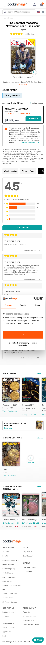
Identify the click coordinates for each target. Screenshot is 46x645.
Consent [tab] (8, 305)
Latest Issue (8, 18)
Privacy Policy (7, 581)
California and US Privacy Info (11, 587)
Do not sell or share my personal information (23, 344)
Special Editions (12, 438)
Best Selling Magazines (10, 560)
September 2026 (9, 405)
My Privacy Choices (9, 602)
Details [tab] (23, 305)
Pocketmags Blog (8, 569)
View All (40, 374)
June (4, 469)
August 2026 (28, 405)
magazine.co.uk (28, 620)
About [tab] (37, 305)
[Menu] (3, 4)
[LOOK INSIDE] (23, 73)
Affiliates (5, 616)
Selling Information (9, 627)
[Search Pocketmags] (5, 12)
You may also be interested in (12, 486)
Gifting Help (27, 571)
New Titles (6, 556)
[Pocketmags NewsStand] (16, 4)
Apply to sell (6, 632)
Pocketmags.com (29, 616)
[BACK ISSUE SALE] (30, 401)
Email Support (28, 556)
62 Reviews (30, 34)
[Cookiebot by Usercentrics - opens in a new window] (32, 298)
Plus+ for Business (9, 577)
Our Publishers (7, 573)
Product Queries (8, 612)
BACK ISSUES (9, 373)
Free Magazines (8, 564)
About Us (26, 612)
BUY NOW (33, 119)
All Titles (5, 552)
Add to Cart (12, 411)
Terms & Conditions (9, 593)
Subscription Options (30, 142)
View (4, 411)
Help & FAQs (27, 552)
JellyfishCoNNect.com (31, 625)
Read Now (8, 428)
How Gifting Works (29, 567)
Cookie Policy (7, 598)
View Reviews (22, 228)
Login (4, 636)
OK (23, 335)
